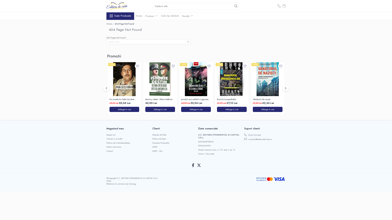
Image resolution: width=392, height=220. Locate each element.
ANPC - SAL (157, 151)
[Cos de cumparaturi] (284, 6)
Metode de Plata (159, 135)
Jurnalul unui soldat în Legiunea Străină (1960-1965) (194, 99)
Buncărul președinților (226, 99)
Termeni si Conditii (114, 139)
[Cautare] (236, 6)
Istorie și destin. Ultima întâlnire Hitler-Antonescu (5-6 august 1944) (158, 99)
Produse (150, 16)
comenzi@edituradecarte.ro (260, 139)
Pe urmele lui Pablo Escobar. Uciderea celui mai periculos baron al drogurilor (122, 99)
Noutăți (186, 16)
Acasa (139, 16)
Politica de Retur (159, 139)
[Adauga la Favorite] (137, 66)
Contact (109, 151)
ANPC (155, 147)
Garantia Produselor (160, 143)
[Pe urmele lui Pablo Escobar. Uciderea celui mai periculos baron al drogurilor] (124, 79)
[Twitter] (199, 165)
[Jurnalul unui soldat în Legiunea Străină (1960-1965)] (196, 79)
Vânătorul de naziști (261, 99)
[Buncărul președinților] (232, 79)
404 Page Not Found (124, 23)
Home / (110, 23)
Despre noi (110, 135)
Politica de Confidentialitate (118, 143)
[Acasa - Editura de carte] (121, 6)
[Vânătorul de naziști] (268, 79)
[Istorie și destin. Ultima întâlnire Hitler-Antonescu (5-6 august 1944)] (160, 79)
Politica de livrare (113, 147)
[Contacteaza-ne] (279, 6)
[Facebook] (193, 165)
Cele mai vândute (170, 16)
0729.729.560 (254, 135)
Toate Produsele (122, 16)
